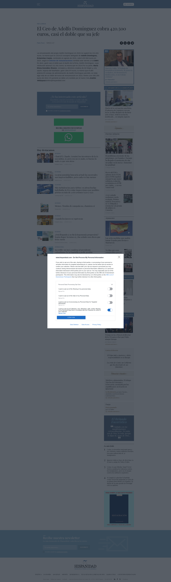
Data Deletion (74, 324)
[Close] (120, 258)
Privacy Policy (96, 324)
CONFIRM (71, 317)
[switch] (110, 289)
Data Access (85, 324)
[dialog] (85, 291)
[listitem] (85, 284)
